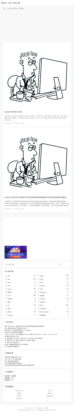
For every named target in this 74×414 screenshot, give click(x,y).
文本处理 (42, 308)
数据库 (8, 292)
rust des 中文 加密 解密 (13, 359)
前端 (40, 276)
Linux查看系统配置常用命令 (13, 363)
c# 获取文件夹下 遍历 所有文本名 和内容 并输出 (20, 340)
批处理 (41, 295)
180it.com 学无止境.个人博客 (38, 408)
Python (41, 286)
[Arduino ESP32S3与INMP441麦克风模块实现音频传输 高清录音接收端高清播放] (37, 162)
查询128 (50, 393)
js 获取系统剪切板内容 (12, 346)
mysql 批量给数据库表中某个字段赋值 (16, 344)
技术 (40, 282)
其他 (7, 302)
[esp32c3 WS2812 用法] (37, 77)
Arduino (9, 123)
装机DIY (41, 302)
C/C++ (8, 295)
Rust (40, 305)
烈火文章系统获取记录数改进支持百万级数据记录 (19, 365)
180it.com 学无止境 (10, 3)
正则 (40, 279)
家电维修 (42, 315)
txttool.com (19, 390)
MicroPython (43, 312)
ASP (7, 286)
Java (8, 282)
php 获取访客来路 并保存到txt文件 (16, 328)
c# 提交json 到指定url (12, 342)
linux (8, 289)
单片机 (8, 312)
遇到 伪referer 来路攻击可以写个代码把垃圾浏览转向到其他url (25, 326)
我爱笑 (19, 393)
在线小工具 (19, 398)
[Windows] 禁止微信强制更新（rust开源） (18, 330)
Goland (41, 299)
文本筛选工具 (49, 396)
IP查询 (19, 396)
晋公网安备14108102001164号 (46, 410)
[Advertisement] (37, 26)
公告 (7, 276)
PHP (7, 279)
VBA (40, 289)
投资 (7, 308)
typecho (42, 292)
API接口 (9, 299)
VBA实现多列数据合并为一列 (13, 357)
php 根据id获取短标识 (12, 361)
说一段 (49, 390)
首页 (4, 8)
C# (7, 305)
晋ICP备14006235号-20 (25, 410)
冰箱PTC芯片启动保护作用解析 (14, 332)
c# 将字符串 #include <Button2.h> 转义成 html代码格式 (23, 338)
